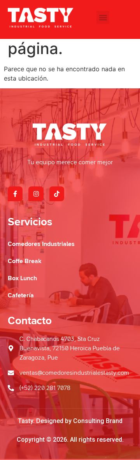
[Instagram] (35, 193)
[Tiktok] (56, 193)
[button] (102, 17)
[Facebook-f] (15, 193)
